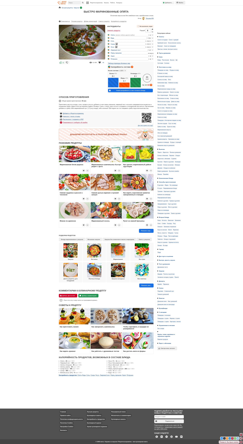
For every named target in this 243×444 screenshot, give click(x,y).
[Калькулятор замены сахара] (117, 44)
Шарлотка (165, 152)
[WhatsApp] (235, 438)
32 (63, 62)
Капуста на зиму (172, 104)
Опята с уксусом (144, 239)
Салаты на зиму (162, 79)
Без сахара (161, 328)
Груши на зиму (171, 126)
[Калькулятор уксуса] (116, 47)
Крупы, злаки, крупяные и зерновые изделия (166, 335)
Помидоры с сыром (163, 321)
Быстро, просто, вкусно (167, 260)
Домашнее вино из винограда (166, 304)
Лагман (160, 245)
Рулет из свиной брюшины (134, 221)
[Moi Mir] (230, 438)
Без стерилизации (163, 95)
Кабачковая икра (162, 82)
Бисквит (160, 165)
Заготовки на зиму (165, 67)
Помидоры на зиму (163, 70)
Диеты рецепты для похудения (71, 279)
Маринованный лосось (101, 221)
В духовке (160, 185)
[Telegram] (238, 438)
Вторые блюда (164, 217)
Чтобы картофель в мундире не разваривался (136, 328)
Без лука (142, 259)
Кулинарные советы (94, 415)
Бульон (172, 60)
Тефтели (160, 239)
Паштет (177, 277)
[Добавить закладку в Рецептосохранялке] (99, 62)
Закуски (161, 271)
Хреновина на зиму (173, 139)
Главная (63, 412)
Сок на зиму (161, 86)
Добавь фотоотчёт (68, 295)
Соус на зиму (172, 123)
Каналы (106, 2)
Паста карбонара (173, 236)
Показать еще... (146, 230)
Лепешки (177, 165)
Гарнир (161, 249)
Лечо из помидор (162, 133)
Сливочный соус (169, 291)
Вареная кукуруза (163, 339)
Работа (112, 2)
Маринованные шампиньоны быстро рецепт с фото (106, 165)
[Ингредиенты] (241, 434)
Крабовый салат (162, 43)
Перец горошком (116, 53)
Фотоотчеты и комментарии (121, 415)
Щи (176, 60)
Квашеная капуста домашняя (166, 145)
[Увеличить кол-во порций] (152, 29)
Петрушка (114, 59)
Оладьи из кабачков (169, 168)
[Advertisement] (170, 18)
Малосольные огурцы (164, 101)
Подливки (160, 291)
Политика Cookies (66, 423)
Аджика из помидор (163, 142)
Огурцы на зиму (174, 70)
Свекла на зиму (162, 117)
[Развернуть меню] (241, 442)
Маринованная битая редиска (71, 164)
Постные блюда (94, 279)
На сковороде (174, 185)
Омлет (170, 230)
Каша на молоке (162, 230)
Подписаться (169, 421)
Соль (112, 41)
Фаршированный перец (164, 197)
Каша (159, 220)
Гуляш (176, 233)
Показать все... (146, 285)
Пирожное (166, 284)
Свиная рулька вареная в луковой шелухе (105, 194)
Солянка (166, 63)
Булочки (160, 161)
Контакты (63, 430)
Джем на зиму (175, 101)
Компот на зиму (174, 92)
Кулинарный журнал (94, 423)
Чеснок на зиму (162, 104)
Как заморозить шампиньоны (103, 327)
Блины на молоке (168, 165)
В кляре (165, 245)
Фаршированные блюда (170, 188)
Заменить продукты (113, 30)
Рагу (174, 223)
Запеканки (178, 220)
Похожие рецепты (76, 21)
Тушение (160, 191)
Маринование (118, 259)
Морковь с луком (175, 318)
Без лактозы (142, 279)
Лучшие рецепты (93, 412)
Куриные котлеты (174, 242)
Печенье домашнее (175, 152)
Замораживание (162, 204)
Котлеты (164, 220)
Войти (181, 2)
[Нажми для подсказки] (132, 67)
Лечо (169, 79)
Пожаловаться (65, 21)
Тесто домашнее (164, 264)
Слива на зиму (174, 98)
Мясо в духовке (172, 207)
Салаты (161, 36)
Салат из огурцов (163, 39)
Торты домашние (164, 53)
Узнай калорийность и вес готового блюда (130, 90)
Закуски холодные (118, 279)
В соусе (160, 188)
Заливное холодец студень (165, 277)
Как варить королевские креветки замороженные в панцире (136, 194)
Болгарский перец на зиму (165, 76)
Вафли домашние (163, 171)
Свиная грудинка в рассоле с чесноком (71, 194)
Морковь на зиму (171, 108)
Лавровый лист (116, 50)
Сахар (113, 44)
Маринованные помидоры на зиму (167, 114)
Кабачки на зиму (173, 82)
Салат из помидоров (170, 46)
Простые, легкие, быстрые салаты (167, 49)
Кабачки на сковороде (164, 194)
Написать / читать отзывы (71, 116)
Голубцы (169, 223)
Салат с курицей (173, 39)
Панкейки (165, 174)
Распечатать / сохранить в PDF (73, 119)
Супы (161, 57)
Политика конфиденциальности (71, 419)
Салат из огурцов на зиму (165, 111)
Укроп (112, 56)
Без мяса (94, 259)
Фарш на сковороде (163, 210)
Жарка (166, 185)
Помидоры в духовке (164, 213)
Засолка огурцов (162, 123)
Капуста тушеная (162, 242)
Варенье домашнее (163, 92)
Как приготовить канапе (69, 327)
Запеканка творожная (170, 226)
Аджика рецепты (162, 139)
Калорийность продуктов (118, 21)
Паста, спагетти (162, 233)
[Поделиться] (241, 438)
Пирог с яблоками (165, 343)
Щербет (160, 284)
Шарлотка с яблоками (164, 158)
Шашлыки (171, 220)
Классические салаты (174, 43)
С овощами (162, 312)
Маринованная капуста (164, 129)
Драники (160, 168)
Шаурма (160, 274)
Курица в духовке (175, 201)
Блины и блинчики (163, 155)
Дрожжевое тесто (163, 267)
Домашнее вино (162, 301)
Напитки (161, 298)
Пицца (165, 236)
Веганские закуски (94, 239)
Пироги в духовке (169, 161)
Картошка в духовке (169, 191)
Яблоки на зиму (173, 95)
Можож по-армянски (68, 221)
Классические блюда (166, 178)
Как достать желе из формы (134, 351)
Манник (160, 174)
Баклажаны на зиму (163, 98)
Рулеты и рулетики (168, 274)
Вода (112, 38)
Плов (159, 223)
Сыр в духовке (172, 204)
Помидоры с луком (163, 318)
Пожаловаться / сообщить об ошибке (75, 122)
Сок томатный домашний (165, 136)
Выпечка (162, 149)
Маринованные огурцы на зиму (166, 89)
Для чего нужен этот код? (145, 125)
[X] (224, 438)
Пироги (160, 152)
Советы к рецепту (104, 21)
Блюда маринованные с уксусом (72, 239)
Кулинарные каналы (118, 419)
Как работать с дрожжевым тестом (105, 351)
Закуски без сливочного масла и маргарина (119, 239)
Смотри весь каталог (168, 348)
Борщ (159, 60)
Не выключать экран (146, 26)
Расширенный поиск (118, 412)
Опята (113, 35)
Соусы (161, 288)
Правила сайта (65, 415)
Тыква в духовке (175, 213)
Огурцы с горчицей (175, 142)
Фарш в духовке (162, 207)
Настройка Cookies (66, 426)
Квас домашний (172, 301)
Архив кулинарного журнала (97, 426)
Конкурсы (119, 2)
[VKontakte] (222, 438)
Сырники (173, 158)
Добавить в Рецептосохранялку (73, 113)
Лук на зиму (161, 108)
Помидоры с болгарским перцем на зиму (169, 120)
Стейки (164, 223)
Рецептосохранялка (96, 2)
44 (103, 62)
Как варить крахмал (67, 351)
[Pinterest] (232, 438)
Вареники (176, 230)
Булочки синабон (174, 171)
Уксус (112, 47)
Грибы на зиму (162, 126)
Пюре (159, 252)
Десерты (162, 281)
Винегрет (160, 46)
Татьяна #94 (150, 18)
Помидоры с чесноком (164, 315)
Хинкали (160, 226)
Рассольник (165, 60)
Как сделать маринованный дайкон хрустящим (137, 165)
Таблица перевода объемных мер (119, 63)
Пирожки (171, 155)
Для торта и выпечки (166, 256)
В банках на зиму (163, 73)
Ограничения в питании (167, 325)
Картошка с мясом (175, 321)
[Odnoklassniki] (227, 438)
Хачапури (177, 161)
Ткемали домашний (163, 294)
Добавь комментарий (90, 21)
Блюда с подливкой (169, 239)
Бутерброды (163, 308)
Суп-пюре (160, 63)
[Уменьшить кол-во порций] (152, 32)
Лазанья (160, 236)
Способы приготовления (167, 182)
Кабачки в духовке (163, 201)
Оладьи (177, 155)
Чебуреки (170, 233)
